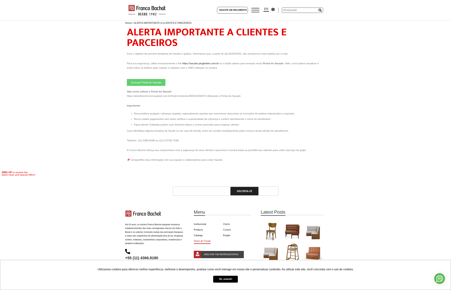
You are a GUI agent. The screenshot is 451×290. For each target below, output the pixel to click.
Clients (226, 224)
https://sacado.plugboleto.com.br (200, 63)
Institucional (200, 224)
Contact (227, 229)
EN (266, 8)
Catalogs (198, 235)
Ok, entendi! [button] (225, 279)
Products (198, 229)
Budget (226, 235)
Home (128, 22)
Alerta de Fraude (202, 241)
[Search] (319, 10)
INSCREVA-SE (244, 191)
